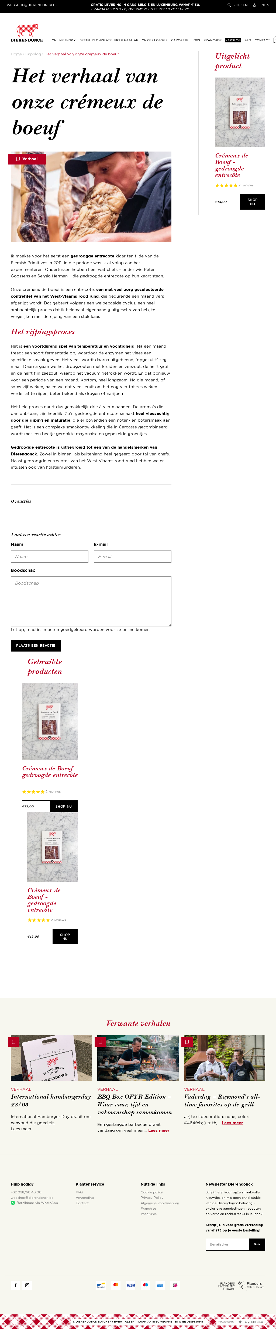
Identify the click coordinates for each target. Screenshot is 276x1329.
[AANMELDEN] (254, 5)
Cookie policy (152, 1192)
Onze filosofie (154, 40)
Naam (17, 544)
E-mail (101, 544)
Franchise (213, 40)
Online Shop (63, 40)
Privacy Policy (152, 1197)
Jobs (196, 40)
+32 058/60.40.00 (26, 1192)
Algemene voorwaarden (160, 1203)
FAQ (247, 40)
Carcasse (179, 40)
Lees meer (158, 1130)
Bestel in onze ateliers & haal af (109, 40)
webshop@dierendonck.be (32, 5)
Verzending (85, 1197)
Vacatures (149, 1214)
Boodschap (23, 570)
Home (16, 54)
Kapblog (233, 40)
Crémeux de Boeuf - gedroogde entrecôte (231, 165)
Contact (262, 40)
